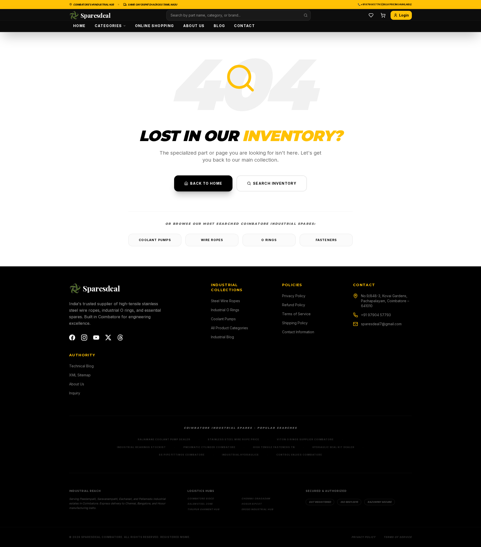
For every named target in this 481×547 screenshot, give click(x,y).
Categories (108, 26)
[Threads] (120, 338)
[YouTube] (96, 338)
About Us (194, 26)
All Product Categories (229, 328)
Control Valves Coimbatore (299, 454)
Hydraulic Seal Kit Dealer (333, 447)
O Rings (269, 240)
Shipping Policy (295, 323)
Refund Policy (293, 305)
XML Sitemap (80, 375)
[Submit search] (306, 15)
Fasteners (326, 240)
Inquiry (74, 393)
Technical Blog (81, 366)
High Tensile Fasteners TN (274, 447)
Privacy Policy (293, 296)
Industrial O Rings (225, 310)
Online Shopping (154, 26)
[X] (108, 338)
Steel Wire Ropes (225, 301)
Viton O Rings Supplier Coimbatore (305, 439)
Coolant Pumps (155, 240)
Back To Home (206, 183)
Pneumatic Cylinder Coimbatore (209, 447)
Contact (244, 26)
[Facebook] (72, 338)
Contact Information (298, 332)
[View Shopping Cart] (383, 15)
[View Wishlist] (371, 15)
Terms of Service (296, 314)
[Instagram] (84, 338)
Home (79, 26)
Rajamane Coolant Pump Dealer (164, 439)
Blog (219, 26)
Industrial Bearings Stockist (141, 447)
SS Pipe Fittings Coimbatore (181, 454)
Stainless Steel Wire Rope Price (233, 439)
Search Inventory (274, 183)
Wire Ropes (212, 240)
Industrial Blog (222, 337)
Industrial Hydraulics (240, 454)
